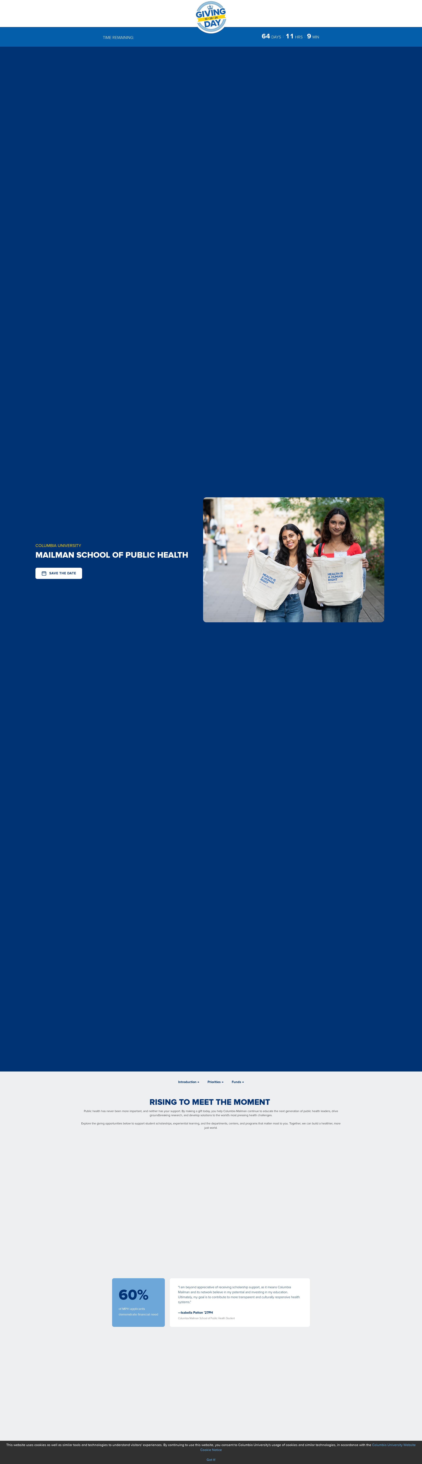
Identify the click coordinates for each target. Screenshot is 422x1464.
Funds (236, 1082)
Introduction (187, 1082)
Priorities (214, 1082)
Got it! (211, 1460)
